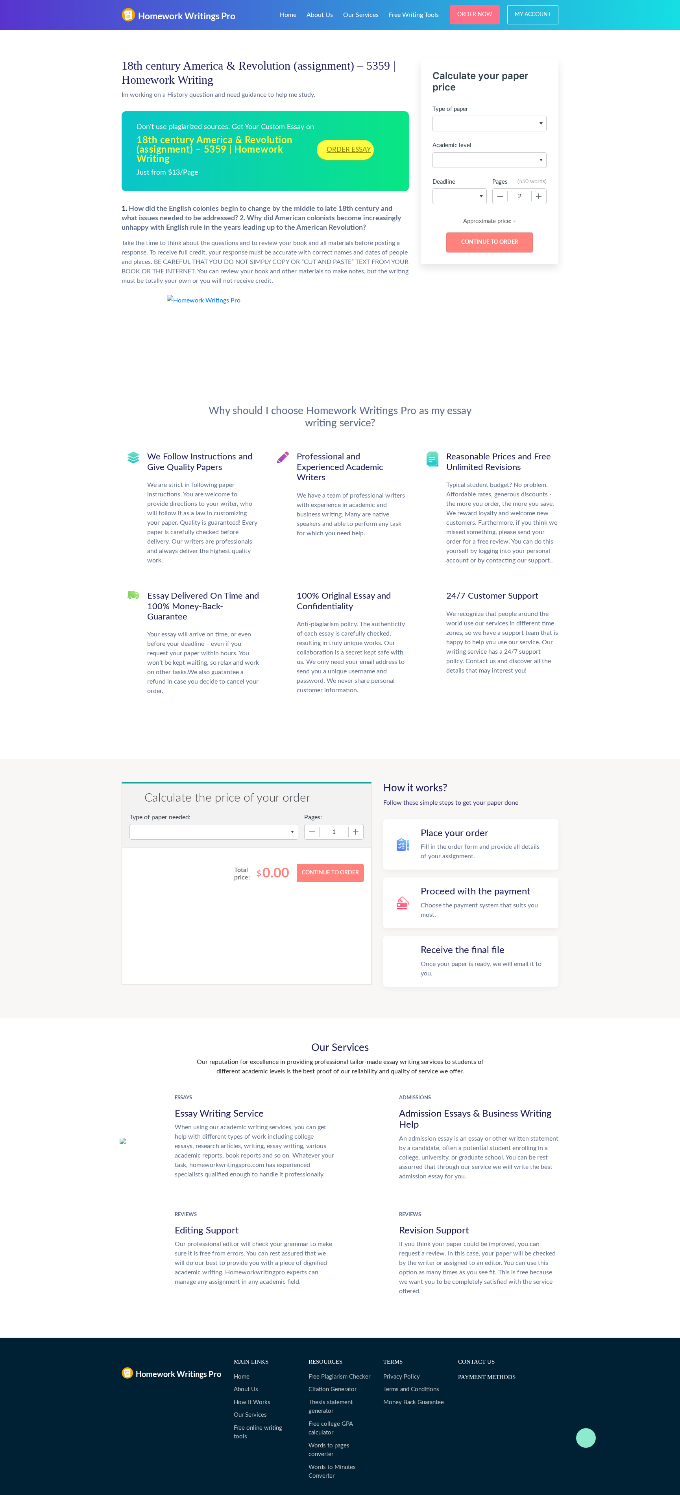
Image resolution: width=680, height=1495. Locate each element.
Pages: (313, 817)
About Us (320, 15)
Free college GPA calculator (331, 1428)
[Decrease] (500, 196)
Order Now (474, 14)
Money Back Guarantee (413, 1402)
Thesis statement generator (331, 1406)
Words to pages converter (329, 1450)
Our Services (361, 15)
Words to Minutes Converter (332, 1471)
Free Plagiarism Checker (339, 1377)
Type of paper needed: (159, 817)
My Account (533, 14)
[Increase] (538, 196)
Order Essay (349, 149)
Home (288, 15)
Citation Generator (333, 1389)
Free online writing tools (258, 1432)
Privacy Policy (401, 1377)
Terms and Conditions (411, 1389)
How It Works (252, 1402)
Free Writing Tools (414, 15)
